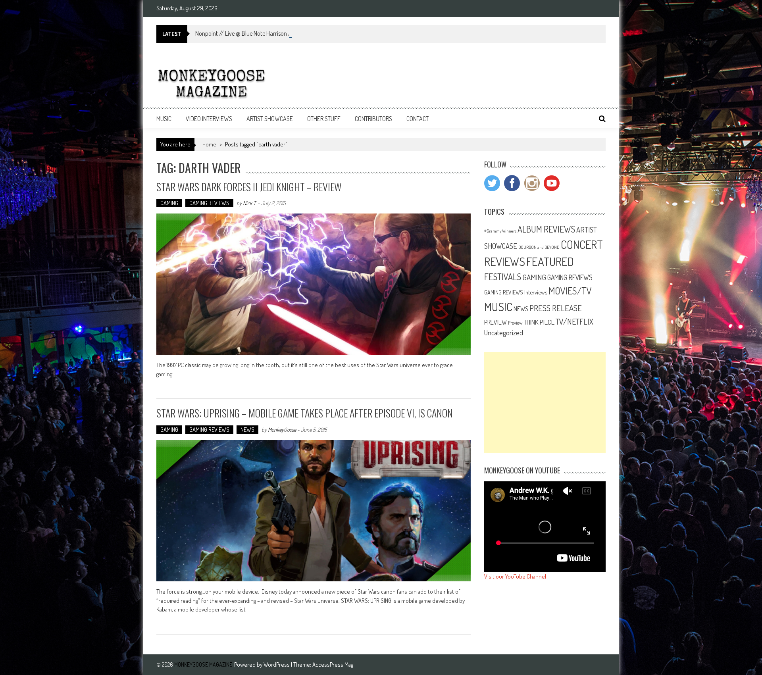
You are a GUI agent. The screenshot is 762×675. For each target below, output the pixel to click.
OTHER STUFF (324, 119)
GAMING (169, 203)
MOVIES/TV (570, 291)
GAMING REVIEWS (209, 203)
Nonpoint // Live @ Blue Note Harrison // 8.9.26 (252, 33)
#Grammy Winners (500, 231)
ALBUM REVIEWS (546, 229)
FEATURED (550, 261)
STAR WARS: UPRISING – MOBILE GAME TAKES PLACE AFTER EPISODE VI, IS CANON (304, 413)
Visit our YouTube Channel (515, 576)
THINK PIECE (538, 321)
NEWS (247, 429)
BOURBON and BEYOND (539, 247)
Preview (515, 322)
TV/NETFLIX (574, 321)
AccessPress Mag (332, 664)
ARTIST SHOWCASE (269, 119)
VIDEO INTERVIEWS (209, 119)
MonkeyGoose (282, 429)
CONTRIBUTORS (373, 119)
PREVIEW (495, 322)
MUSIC (163, 119)
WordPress (277, 664)
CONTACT (417, 119)
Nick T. (249, 203)
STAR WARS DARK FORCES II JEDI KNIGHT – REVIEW (249, 186)
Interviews (535, 292)
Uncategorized (503, 332)
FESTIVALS (502, 276)
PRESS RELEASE (555, 308)
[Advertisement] (545, 402)
